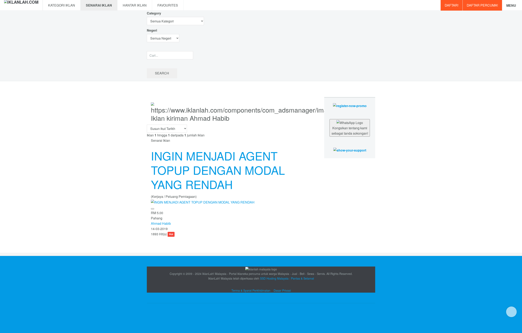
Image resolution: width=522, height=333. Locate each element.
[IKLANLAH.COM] (21, 5)
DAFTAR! (451, 5)
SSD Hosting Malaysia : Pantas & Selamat (287, 278)
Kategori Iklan (61, 5)
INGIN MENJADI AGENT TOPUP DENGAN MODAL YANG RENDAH (218, 169)
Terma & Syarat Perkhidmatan (250, 290)
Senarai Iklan (99, 5)
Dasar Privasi (282, 290)
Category (154, 13)
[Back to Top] (511, 311)
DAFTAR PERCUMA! (482, 5)
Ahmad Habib (161, 223)
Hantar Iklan (135, 5)
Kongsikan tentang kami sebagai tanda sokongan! (350, 131)
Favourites (167, 5)
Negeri (152, 30)
